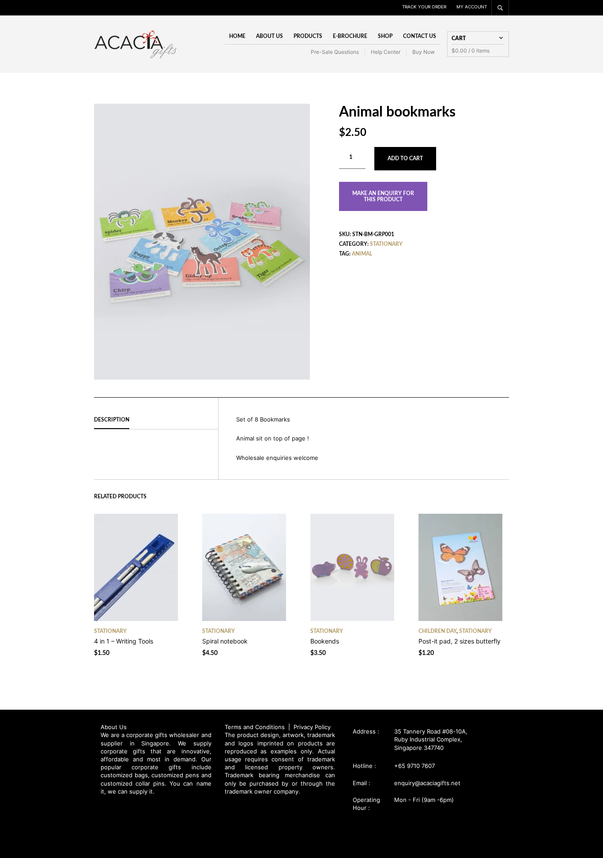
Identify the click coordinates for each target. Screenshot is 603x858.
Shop (385, 36)
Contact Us (419, 36)
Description (111, 419)
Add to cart (405, 158)
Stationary (386, 244)
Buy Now (423, 52)
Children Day (437, 631)
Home (237, 36)
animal (362, 253)
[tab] (156, 420)
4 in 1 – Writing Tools (123, 641)
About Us (269, 36)
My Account (471, 6)
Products (308, 36)
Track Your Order (424, 6)
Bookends (324, 641)
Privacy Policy (312, 726)
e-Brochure (350, 36)
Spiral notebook (225, 641)
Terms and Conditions (255, 726)
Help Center (385, 52)
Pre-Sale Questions (335, 52)
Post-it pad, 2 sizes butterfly (459, 641)
